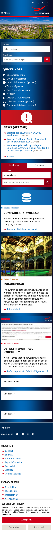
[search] (38, 3)
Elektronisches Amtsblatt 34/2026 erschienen (24, 134)
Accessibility (11, 466)
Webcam (11, 93)
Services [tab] (39, 165)
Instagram (10, 495)
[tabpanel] (26, 177)
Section (6, 45)
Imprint (9, 454)
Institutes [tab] (14, 165)
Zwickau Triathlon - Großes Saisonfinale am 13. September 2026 (27, 140)
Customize (14, 527)
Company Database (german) (22, 229)
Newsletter (10, 487)
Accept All (26, 520)
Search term (7, 55)
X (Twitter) (10, 498)
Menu (5, 13)
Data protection (13, 458)
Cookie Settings (13, 474)
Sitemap (9, 470)
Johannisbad (13, 309)
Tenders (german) (15, 86)
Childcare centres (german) (20, 101)
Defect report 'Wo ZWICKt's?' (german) (26, 371)
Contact (9, 451)
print (7, 427)
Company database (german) (21, 105)
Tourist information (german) (21, 82)
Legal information (14, 462)
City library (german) (17, 78)
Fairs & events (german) (19, 90)
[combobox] (22, 59)
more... (10, 156)
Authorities (6, 171)
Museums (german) (16, 75)
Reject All (39, 527)
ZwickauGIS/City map (17, 97)
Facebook (10, 491)
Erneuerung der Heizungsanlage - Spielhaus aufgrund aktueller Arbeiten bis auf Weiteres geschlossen (28, 148)
